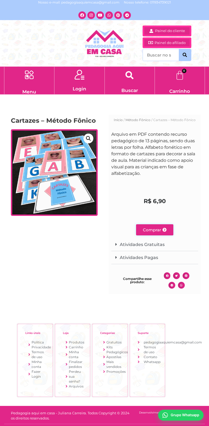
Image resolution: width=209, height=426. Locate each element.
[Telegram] (127, 15)
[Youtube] (100, 15)
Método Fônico (137, 120)
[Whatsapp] (109, 15)
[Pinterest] (118, 15)
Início (118, 120)
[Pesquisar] (185, 55)
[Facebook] (82, 15)
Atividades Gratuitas (142, 244)
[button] (29, 75)
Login (79, 88)
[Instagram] (91, 15)
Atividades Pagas (139, 257)
